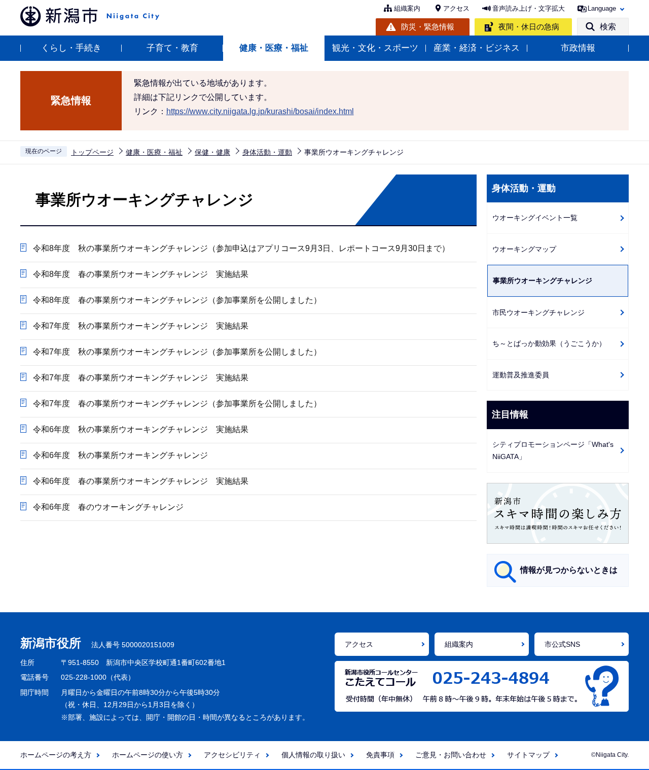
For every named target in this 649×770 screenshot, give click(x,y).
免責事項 (380, 755)
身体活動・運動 (267, 152)
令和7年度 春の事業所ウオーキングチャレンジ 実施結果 (140, 377)
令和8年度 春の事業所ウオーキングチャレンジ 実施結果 (140, 274)
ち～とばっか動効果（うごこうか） (549, 343)
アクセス (456, 8)
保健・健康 (212, 152)
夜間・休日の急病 (528, 26)
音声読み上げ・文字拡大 (528, 8)
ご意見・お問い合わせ (450, 755)
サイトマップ (528, 755)
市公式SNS (562, 644)
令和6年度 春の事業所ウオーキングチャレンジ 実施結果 (140, 481)
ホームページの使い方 (147, 755)
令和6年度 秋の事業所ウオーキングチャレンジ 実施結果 (140, 429)
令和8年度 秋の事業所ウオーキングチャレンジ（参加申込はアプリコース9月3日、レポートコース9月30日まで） (241, 248)
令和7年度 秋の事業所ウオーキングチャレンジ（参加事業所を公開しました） (177, 351)
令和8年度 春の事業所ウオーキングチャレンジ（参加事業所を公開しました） (177, 300)
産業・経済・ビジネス (477, 48)
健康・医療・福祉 (273, 48)
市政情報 (578, 48)
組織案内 (407, 8)
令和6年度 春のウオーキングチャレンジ (108, 507)
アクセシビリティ (232, 755)
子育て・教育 (172, 48)
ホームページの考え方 (55, 755)
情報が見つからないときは (569, 570)
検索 (608, 26)
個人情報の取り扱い (313, 755)
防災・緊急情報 (427, 26)
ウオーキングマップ (524, 249)
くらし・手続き (71, 48)
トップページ (92, 152)
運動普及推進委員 (520, 375)
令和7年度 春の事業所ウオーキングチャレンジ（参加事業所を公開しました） (177, 403)
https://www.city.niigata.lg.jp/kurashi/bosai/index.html (260, 111)
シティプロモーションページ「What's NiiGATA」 (553, 450)
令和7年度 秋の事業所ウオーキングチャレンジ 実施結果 (140, 326)
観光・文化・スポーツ (375, 48)
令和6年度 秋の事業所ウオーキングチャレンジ (120, 455)
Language (602, 8)
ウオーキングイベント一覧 (535, 218)
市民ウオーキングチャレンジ (538, 312)
